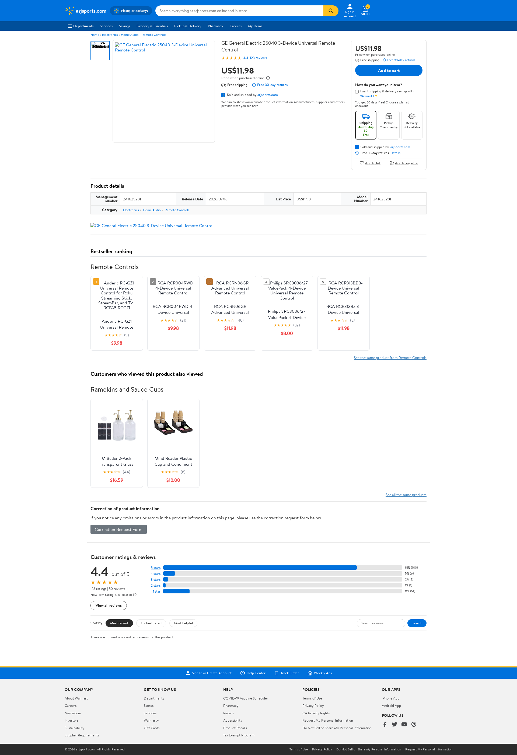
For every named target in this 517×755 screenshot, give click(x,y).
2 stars (155, 585)
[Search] (330, 10)
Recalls (228, 713)
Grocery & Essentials (152, 25)
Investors (71, 720)
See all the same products (406, 494)
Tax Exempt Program (238, 735)
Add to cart (389, 70)
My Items (255, 25)
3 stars (155, 579)
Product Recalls (235, 727)
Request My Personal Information (327, 720)
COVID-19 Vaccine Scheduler (245, 698)
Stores (148, 705)
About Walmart (76, 698)
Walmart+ (151, 720)
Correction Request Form (118, 529)
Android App (391, 705)
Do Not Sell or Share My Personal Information (337, 727)
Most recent (119, 623)
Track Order (290, 673)
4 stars (155, 574)
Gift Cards (151, 727)
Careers (236, 25)
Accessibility (232, 720)
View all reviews (109, 605)
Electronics (110, 34)
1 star (156, 591)
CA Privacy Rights (316, 713)
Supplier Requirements (82, 735)
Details (395, 153)
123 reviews (258, 58)
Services (106, 25)
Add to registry (406, 163)
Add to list (372, 163)
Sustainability (75, 727)
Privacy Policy (313, 705)
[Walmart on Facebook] (385, 724)
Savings (124, 25)
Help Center (256, 673)
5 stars (155, 568)
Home (94, 34)
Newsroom (73, 713)
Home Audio (130, 34)
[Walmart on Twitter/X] (394, 724)
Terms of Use (312, 698)
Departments (83, 25)
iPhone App (390, 698)
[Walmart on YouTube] (404, 724)
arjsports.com (267, 94)
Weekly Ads (323, 673)
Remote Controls (154, 34)
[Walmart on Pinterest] (414, 724)
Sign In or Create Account (212, 673)
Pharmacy (215, 25)
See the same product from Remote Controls (390, 357)
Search (417, 623)
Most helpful (183, 623)
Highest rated (151, 623)
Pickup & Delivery (187, 25)
